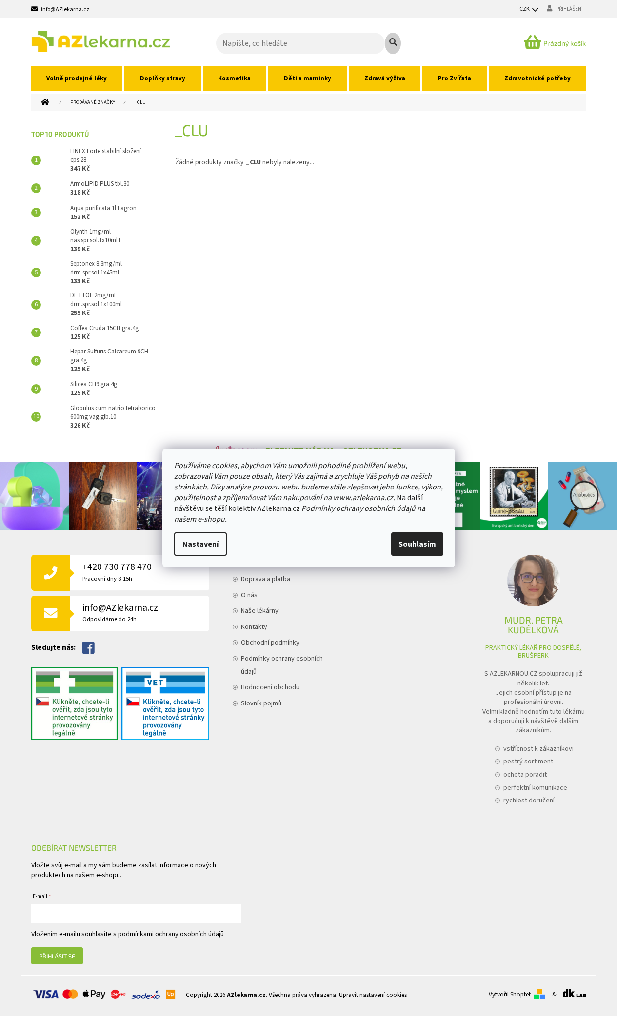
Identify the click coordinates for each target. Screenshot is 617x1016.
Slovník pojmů (261, 703)
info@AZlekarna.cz (120, 612)
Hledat (393, 43)
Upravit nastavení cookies (373, 995)
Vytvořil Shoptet (510, 994)
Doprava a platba (265, 579)
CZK (525, 9)
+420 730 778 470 (117, 571)
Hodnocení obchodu (270, 687)
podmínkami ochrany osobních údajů (171, 934)
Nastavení (200, 544)
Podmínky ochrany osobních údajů (358, 508)
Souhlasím (417, 544)
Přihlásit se (57, 956)
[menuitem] (77, 78)
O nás (249, 595)
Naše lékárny (260, 611)
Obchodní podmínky (270, 642)
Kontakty (254, 627)
